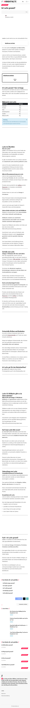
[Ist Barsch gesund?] (25, 659)
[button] (26, 75)
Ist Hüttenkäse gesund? (7, 645)
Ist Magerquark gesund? (7, 651)
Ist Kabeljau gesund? (8, 590)
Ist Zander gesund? (7, 585)
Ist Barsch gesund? (6, 658)
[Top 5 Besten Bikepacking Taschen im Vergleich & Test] (5, 634)
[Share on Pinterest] (9, 12)
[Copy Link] (11, 12)
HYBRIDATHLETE (10, 1)
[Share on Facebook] (5, 12)
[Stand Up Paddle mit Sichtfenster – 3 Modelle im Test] (5, 627)
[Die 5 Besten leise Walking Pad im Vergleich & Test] (5, 613)
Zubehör (11, 614)
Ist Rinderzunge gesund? (9, 583)
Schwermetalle (11, 335)
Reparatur (5, 187)
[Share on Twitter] (7, 12)
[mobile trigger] (2, 1)
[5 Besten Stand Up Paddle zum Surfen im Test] (5, 620)
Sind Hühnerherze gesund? (7, 664)
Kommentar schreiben (23, 604)
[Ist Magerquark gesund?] (25, 653)
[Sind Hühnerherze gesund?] (25, 666)
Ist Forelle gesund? (7, 588)
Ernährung (4, 4)
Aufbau (20, 185)
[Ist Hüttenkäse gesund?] (25, 646)
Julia (6, 15)
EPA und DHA (16, 259)
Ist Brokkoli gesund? (8, 593)
